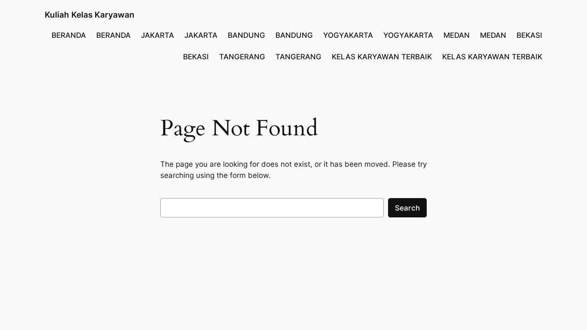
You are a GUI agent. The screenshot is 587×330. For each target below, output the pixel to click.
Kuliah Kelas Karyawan (90, 14)
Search (407, 208)
